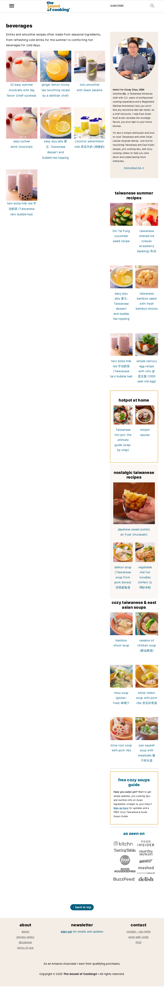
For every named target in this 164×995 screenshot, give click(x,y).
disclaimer (25, 942)
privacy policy (25, 937)
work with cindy (138, 937)
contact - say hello (139, 931)
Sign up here (121, 808)
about (25, 931)
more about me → (134, 167)
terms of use (25, 947)
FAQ (139, 942)
